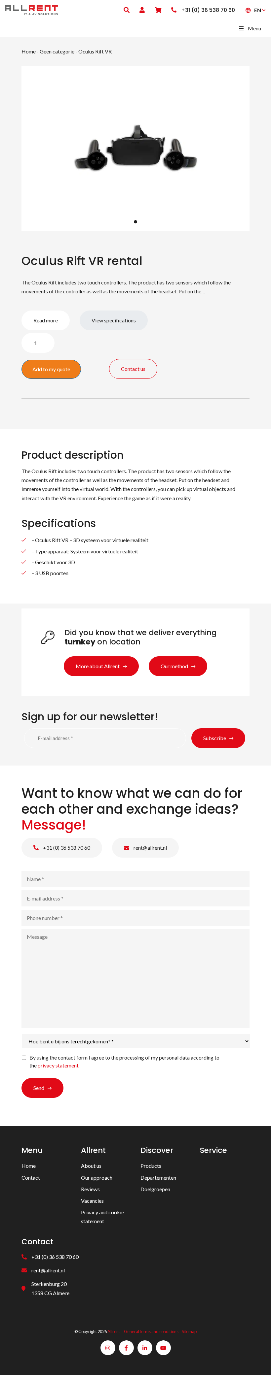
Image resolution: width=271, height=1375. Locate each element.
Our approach (96, 1177)
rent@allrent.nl (150, 847)
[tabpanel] (135, 148)
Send (38, 1088)
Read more (45, 320)
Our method (174, 666)
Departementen (158, 1177)
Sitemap (189, 1331)
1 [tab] (135, 221)
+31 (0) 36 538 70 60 (66, 847)
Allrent (113, 1331)
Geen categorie (57, 51)
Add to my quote (51, 369)
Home (28, 51)
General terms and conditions (151, 1331)
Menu (254, 28)
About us (91, 1165)
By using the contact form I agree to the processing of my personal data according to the (124, 1061)
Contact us (133, 369)
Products (150, 1165)
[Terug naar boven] (258, 1362)
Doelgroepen (155, 1189)
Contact (30, 1177)
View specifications (114, 320)
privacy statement (58, 1065)
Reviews (90, 1189)
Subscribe (214, 738)
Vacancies (92, 1200)
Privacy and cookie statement (102, 1216)
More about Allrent (98, 666)
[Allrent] (31, 9)
